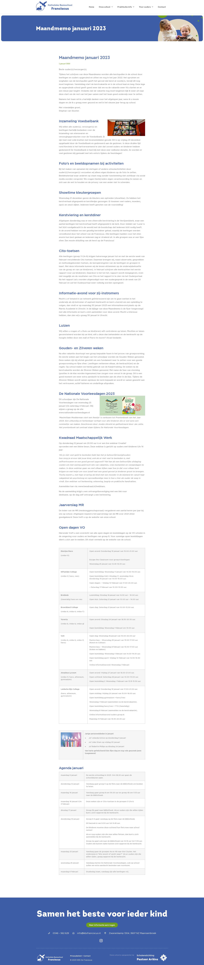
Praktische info (124, 7)
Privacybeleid (76, 956)
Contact (162, 7)
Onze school (104, 7)
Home (91, 7)
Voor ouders (145, 7)
